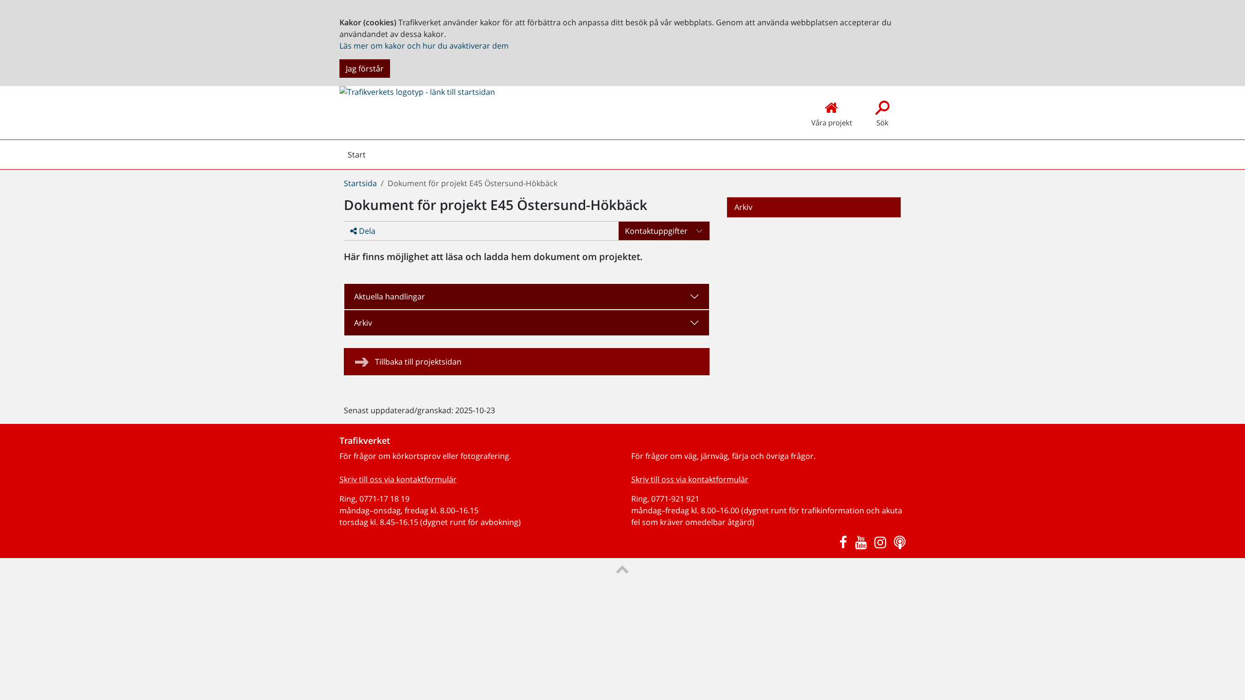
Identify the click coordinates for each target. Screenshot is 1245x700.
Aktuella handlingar (389, 296)
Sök (882, 122)
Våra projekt (831, 122)
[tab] (527, 296)
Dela (366, 231)
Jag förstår (365, 68)
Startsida (360, 183)
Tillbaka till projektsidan (418, 361)
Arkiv (363, 322)
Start (356, 157)
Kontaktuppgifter (656, 231)
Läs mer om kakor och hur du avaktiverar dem (424, 45)
